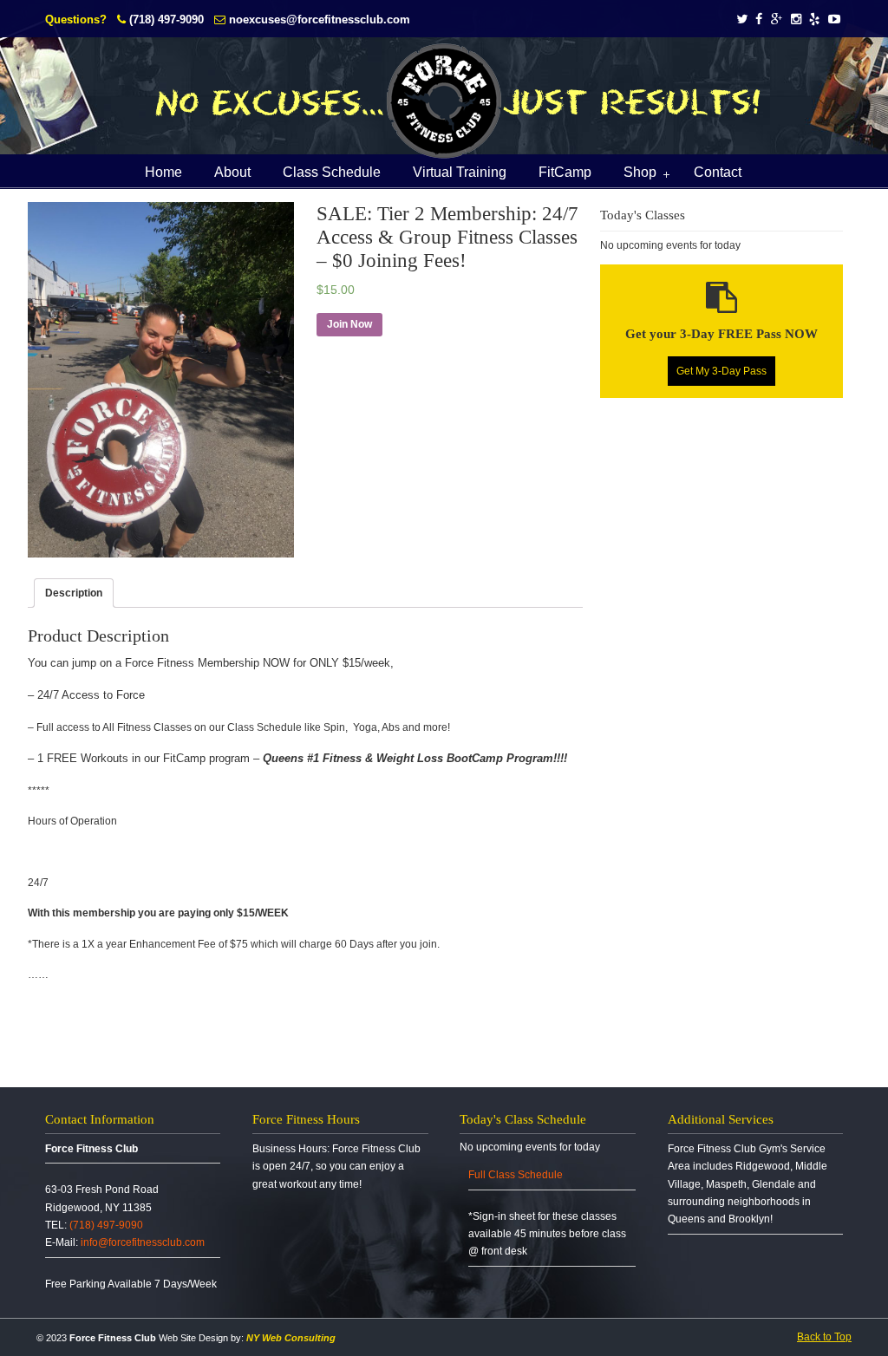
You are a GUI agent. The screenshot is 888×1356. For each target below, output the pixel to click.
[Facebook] (759, 19)
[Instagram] (796, 19)
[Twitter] (742, 19)
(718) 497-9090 (166, 19)
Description (73, 593)
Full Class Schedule (515, 1175)
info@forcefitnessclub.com (143, 1242)
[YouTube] (834, 19)
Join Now (349, 324)
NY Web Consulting (291, 1338)
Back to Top (824, 1337)
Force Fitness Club (444, 101)
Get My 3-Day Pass (721, 371)
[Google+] (776, 19)
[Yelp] (815, 19)
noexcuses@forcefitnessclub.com (319, 19)
